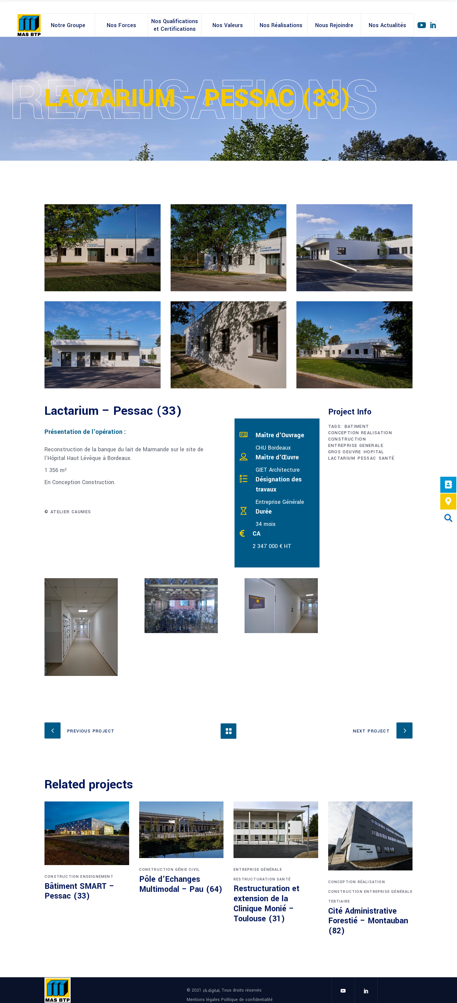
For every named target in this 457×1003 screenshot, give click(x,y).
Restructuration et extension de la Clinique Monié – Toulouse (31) (266, 903)
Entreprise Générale (258, 869)
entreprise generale (356, 445)
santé (387, 458)
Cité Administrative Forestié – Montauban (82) (368, 921)
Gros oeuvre (344, 452)
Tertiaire (339, 901)
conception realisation (360, 433)
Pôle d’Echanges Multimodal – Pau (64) (180, 884)
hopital (374, 452)
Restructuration (254, 879)
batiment (357, 426)
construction (347, 439)
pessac (367, 458)
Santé (284, 879)
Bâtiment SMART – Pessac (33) (79, 891)
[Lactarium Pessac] (102, 247)
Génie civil (187, 869)
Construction (61, 876)
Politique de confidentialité (247, 1000)
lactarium (342, 458)
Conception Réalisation (356, 881)
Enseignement (96, 876)
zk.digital (211, 991)
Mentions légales (204, 1000)
